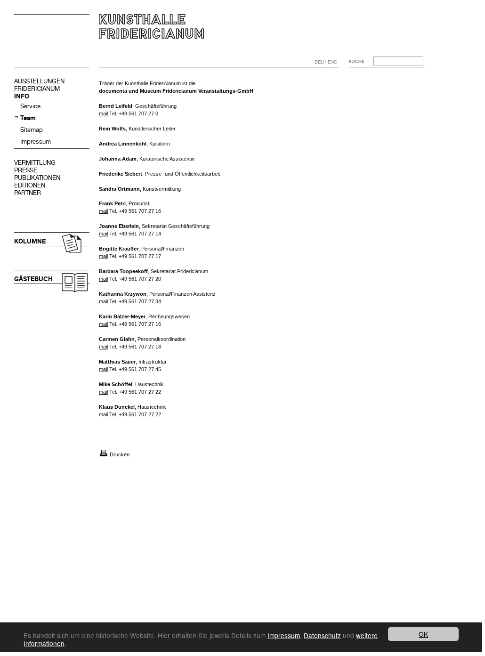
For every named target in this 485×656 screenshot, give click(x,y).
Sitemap (31, 129)
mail (103, 113)
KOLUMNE (30, 241)
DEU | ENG (326, 62)
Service (30, 106)
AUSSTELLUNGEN (39, 81)
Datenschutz (322, 635)
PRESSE (25, 170)
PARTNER (27, 192)
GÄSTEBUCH (33, 279)
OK (423, 634)
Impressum (35, 141)
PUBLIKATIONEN (37, 177)
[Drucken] (103, 454)
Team (28, 117)
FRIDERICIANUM (37, 88)
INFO (21, 96)
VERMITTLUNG (35, 162)
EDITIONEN (29, 185)
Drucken (119, 454)
